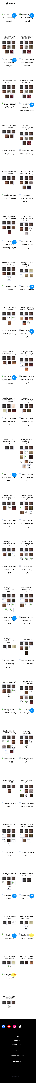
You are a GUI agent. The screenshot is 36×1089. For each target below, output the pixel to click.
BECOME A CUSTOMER (17, 1055)
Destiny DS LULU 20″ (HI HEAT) (9, 126)
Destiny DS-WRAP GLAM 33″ (9, 917)
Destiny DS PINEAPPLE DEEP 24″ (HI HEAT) (27, 218)
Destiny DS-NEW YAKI (27, 781)
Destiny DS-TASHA (9, 874)
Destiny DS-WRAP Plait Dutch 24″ (26, 917)
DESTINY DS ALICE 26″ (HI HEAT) (9, 37)
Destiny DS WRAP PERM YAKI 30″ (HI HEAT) (9, 441)
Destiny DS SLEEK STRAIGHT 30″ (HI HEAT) (27, 264)
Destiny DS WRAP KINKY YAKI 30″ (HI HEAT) (26, 353)
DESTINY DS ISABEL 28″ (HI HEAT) (9, 82)
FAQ (17, 1050)
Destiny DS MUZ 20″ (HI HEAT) (9, 173)
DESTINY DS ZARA (27, 639)
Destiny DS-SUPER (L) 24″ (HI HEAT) (26, 826)
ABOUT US (17, 1040)
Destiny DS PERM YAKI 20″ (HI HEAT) (9, 217)
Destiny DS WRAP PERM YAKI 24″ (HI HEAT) (26, 400)
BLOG (17, 1065)
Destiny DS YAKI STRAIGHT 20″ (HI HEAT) (9, 589)
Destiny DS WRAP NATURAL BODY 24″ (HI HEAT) (9, 400)
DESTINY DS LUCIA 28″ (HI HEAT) (26, 82)
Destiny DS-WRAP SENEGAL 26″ (9, 997)
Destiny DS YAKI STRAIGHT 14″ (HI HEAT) (27, 497)
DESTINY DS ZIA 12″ (9, 682)
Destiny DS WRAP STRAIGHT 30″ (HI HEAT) (27, 441)
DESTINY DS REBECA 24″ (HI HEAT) (9, 264)
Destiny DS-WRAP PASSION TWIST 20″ (27, 957)
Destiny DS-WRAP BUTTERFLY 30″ (26, 875)
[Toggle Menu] (24, 5)
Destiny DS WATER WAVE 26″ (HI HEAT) (27, 308)
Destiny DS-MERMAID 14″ (26, 732)
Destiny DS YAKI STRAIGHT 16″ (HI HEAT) (9, 543)
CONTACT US (17, 1061)
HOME (17, 1036)
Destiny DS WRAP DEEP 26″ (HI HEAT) (9, 353)
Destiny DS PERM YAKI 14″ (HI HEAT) (26, 173)
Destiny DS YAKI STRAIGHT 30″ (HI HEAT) (9, 640)
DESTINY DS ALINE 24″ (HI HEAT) (27, 37)
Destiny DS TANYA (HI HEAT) (9, 308)
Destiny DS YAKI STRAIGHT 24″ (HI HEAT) (27, 589)
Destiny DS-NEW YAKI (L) (9, 826)
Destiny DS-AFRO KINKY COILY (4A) (26, 683)
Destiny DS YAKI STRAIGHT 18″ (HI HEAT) (27, 543)
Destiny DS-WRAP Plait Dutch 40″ (9, 957)
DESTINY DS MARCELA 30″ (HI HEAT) (27, 127)
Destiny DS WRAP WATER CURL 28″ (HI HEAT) (9, 497)
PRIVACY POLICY (17, 1044)
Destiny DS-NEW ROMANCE (9, 781)
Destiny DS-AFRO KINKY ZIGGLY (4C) (9, 732)
